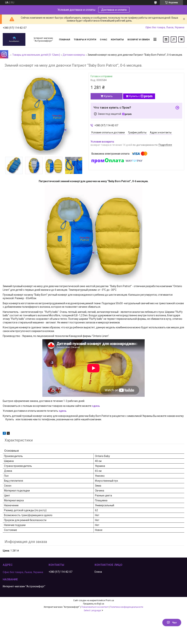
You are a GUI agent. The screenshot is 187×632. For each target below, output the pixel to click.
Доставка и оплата (114, 9)
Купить (108, 96)
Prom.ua (110, 600)
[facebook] (4, 433)
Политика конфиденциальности (126, 607)
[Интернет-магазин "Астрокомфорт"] (16, 39)
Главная (64, 39)
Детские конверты (74, 54)
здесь (96, 405)
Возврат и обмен (138, 39)
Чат (174, 622)
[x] (8, 433)
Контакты (117, 39)
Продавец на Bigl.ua (93, 603)
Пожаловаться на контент (94, 607)
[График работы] (166, 39)
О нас (103, 39)
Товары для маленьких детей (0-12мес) (36, 54)
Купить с (134, 96)
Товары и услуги (85, 39)
